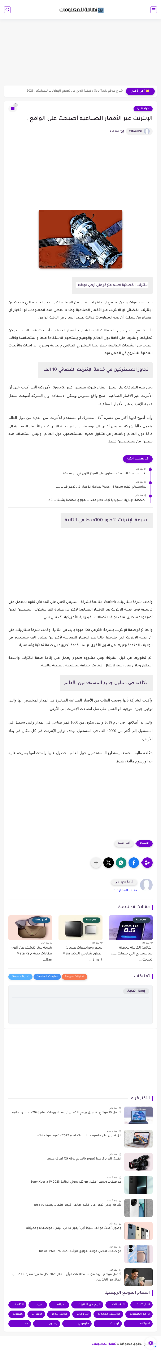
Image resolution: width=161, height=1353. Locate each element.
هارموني (83, 1323)
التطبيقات (119, 1304)
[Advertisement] (80, 53)
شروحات (83, 1314)
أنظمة (19, 1304)
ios (26, 1323)
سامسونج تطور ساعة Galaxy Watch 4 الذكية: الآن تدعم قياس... (101, 487)
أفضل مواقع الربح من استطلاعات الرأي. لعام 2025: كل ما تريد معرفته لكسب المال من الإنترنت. (66, 1277)
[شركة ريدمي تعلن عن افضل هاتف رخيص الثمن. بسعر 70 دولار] (138, 1208)
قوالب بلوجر (60, 1314)
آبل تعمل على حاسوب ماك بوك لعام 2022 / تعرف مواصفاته (79, 1136)
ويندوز (53, 1323)
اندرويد (39, 1304)
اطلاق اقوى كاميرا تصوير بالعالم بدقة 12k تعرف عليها (84, 1159)
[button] (134, 862)
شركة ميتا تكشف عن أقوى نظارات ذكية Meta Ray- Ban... (31, 954)
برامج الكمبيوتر (140, 1314)
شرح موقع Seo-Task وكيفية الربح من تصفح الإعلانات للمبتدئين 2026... (73, 91)
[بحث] (7, 10)
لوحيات (114, 1323)
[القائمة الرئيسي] (154, 10)
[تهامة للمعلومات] (80, 9)
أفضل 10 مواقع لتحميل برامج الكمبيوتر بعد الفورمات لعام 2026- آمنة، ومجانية (66, 1113)
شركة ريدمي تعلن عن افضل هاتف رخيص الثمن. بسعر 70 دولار (77, 1205)
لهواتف (145, 1323)
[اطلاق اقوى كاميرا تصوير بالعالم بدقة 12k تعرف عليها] (138, 1162)
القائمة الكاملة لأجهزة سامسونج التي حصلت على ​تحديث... (131, 954)
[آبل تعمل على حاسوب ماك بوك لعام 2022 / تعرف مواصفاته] (138, 1139)
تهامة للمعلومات (125, 890)
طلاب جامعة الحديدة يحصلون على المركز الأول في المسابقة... (103, 474)
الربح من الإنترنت (89, 1304)
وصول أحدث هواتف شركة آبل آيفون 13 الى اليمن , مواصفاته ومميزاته (73, 1228)
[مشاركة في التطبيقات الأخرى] (96, 862)
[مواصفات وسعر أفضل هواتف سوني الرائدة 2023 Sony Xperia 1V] (138, 1185)
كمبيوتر (18, 1314)
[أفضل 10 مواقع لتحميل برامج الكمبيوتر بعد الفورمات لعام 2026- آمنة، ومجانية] (138, 1115)
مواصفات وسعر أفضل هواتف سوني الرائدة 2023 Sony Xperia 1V (76, 1182)
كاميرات (37, 1314)
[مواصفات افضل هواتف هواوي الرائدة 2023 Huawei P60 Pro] (138, 1254)
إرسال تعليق (136, 991)
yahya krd (135, 131)
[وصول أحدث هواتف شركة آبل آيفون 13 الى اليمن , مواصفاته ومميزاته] (138, 1231)
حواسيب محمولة (109, 1314)
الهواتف (61, 1304)
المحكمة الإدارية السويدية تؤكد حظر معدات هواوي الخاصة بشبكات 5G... (96, 500)
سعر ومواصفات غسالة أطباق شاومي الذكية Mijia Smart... (82, 954)
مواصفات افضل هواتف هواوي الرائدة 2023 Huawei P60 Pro (79, 1251)
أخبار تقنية (143, 108)
